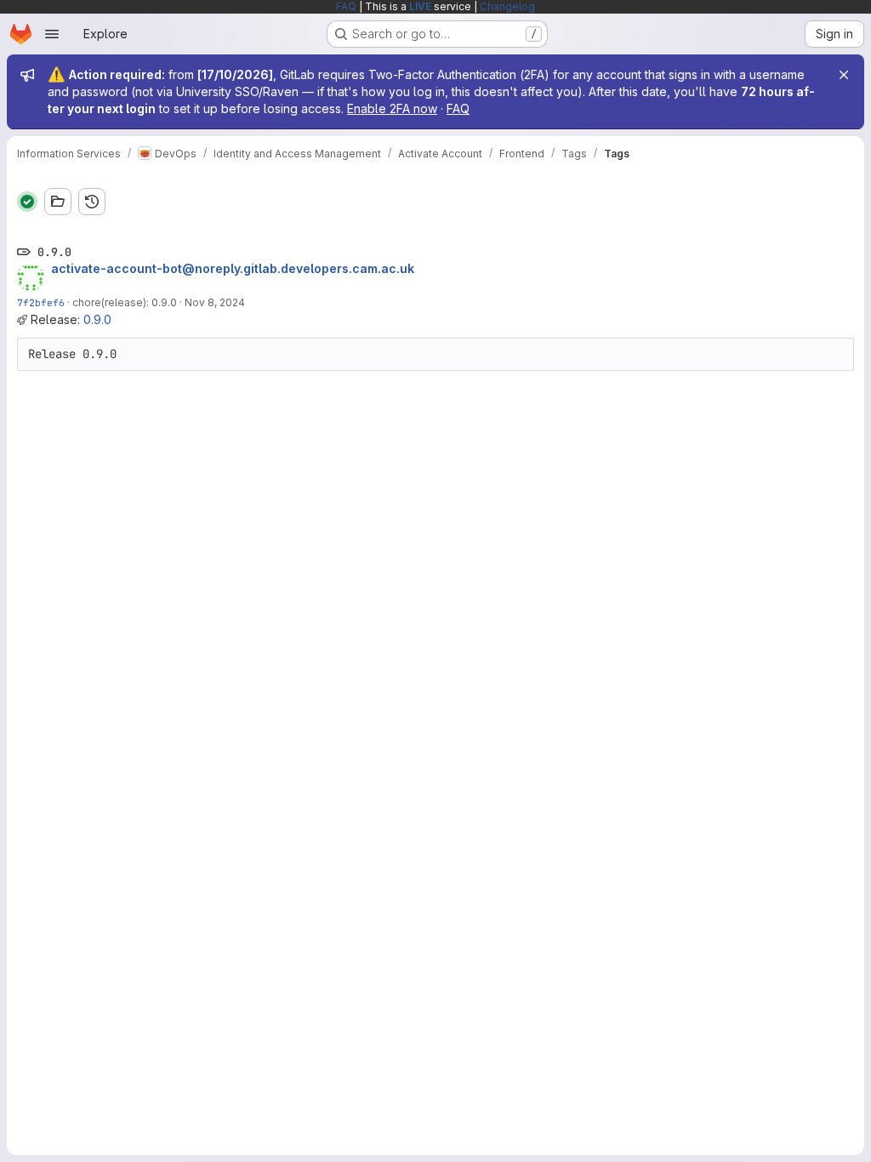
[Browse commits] (91, 201)
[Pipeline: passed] (27, 201)
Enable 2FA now (392, 108)
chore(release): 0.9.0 (124, 302)
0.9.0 (97, 319)
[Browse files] (57, 201)
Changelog (507, 6)
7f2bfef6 (41, 302)
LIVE (420, 6)
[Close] (844, 75)
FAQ (346, 6)
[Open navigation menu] (51, 34)
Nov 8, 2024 (215, 302)
